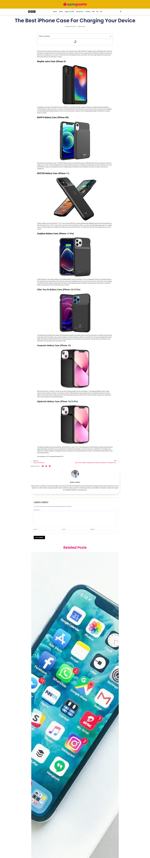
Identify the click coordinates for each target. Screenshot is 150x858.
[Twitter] (32, 11)
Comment (37, 510)
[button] (120, 11)
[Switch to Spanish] (101, 11)
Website (92, 529)
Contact (87, 11)
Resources (79, 11)
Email (64, 529)
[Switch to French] (93, 11)
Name (36, 529)
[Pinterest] (34, 11)
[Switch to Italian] (97, 11)
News (55, 11)
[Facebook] (29, 11)
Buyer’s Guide (69, 11)
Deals (61, 11)
